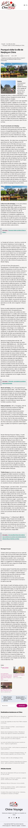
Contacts (23, 825)
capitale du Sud (5, 58)
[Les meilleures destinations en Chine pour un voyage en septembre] (19, 670)
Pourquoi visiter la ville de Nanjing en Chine (12, 757)
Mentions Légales (16, 825)
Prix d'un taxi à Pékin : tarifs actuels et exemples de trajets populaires (14, 748)
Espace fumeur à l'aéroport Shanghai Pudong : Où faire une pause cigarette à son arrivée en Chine (13, 753)
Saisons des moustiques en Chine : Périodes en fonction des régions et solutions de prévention (13, 732)
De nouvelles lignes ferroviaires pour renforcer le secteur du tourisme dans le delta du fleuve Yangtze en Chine (6, 676)
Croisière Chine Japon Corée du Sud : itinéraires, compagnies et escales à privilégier (13, 792)
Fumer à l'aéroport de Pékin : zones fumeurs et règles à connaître (12, 727)
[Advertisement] (14, 25)
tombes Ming (4, 60)
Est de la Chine (13, 58)
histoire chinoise (4, 59)
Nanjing (11, 59)
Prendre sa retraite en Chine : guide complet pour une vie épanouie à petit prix (13, 787)
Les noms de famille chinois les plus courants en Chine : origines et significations (13, 743)
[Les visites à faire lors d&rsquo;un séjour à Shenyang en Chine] (6, 685)
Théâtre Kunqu (17, 59)
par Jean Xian (6, 55)
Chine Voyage (14, 809)
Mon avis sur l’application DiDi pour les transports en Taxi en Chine (13, 773)
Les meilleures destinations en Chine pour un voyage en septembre (18, 675)
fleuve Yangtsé (21, 58)
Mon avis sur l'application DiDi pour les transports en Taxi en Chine (13, 717)
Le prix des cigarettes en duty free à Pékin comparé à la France (14, 722)
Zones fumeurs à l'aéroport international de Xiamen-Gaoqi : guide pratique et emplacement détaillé (14, 762)
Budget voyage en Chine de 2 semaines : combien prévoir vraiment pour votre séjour (13, 778)
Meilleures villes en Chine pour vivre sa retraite (12, 783)
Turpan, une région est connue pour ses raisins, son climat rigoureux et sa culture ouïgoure (14, 737)
